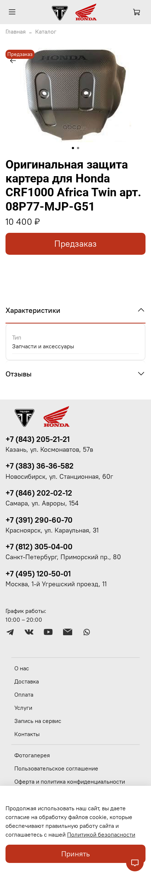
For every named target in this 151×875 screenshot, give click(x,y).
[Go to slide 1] (73, 148)
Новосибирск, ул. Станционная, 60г (59, 477)
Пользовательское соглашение (56, 768)
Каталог (45, 31)
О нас (21, 668)
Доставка (26, 681)
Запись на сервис (37, 720)
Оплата (23, 694)
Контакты (27, 734)
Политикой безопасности (101, 834)
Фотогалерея (32, 755)
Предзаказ (75, 243)
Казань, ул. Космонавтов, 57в (49, 450)
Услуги (23, 707)
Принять (75, 853)
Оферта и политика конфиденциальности (69, 781)
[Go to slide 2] (78, 148)
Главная (15, 31)
